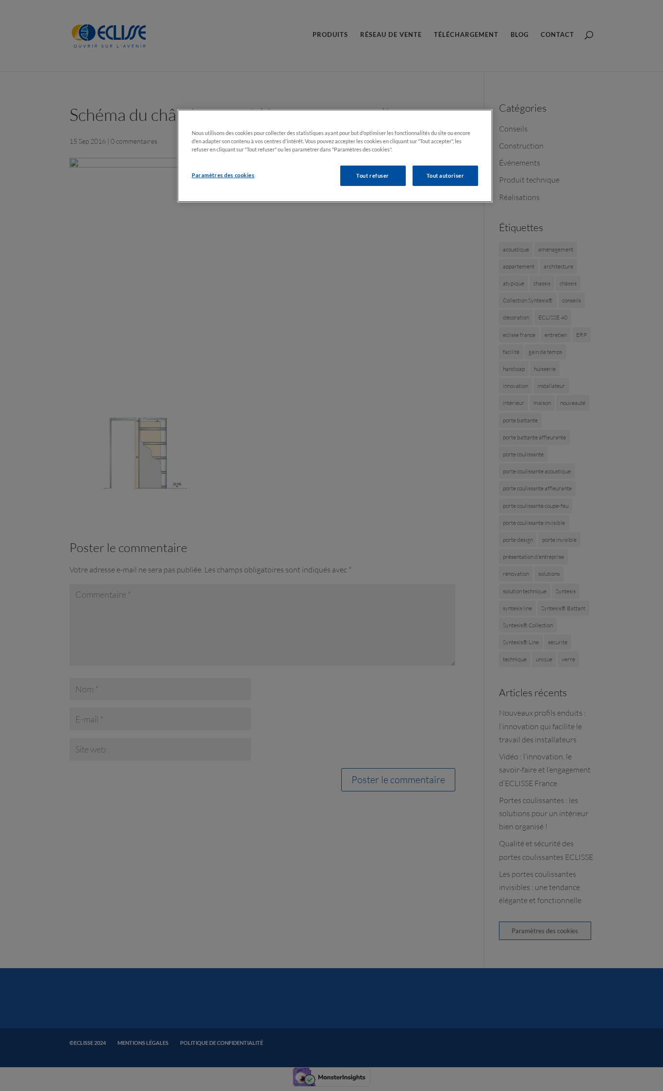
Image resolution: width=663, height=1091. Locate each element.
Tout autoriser (445, 175)
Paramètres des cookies (223, 175)
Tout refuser (372, 175)
